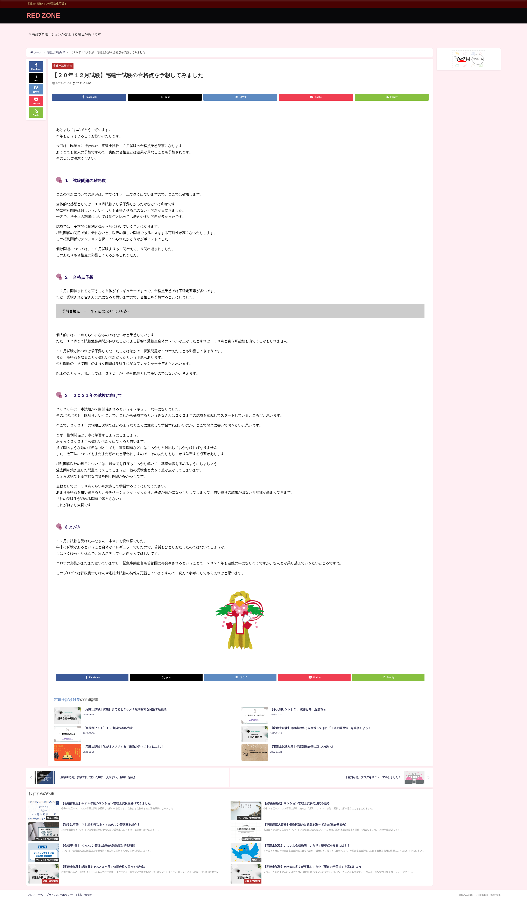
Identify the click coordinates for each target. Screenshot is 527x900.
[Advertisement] (240, 115)
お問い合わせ (84, 894)
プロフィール (35, 894)
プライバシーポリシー (59, 894)
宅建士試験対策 (62, 65)
